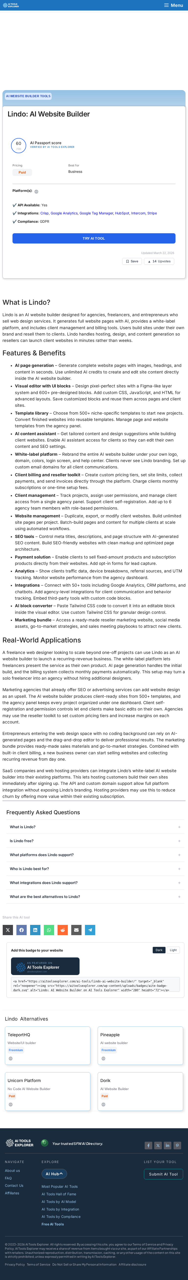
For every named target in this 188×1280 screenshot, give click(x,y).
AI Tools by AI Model (59, 1201)
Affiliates (12, 1193)
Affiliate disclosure (132, 1264)
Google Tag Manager (96, 213)
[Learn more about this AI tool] (47, 1046)
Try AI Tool (94, 238)
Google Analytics (64, 213)
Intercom (138, 213)
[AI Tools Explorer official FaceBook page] (148, 1145)
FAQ (8, 1178)
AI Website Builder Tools (28, 96)
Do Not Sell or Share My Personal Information (84, 1264)
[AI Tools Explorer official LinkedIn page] (167, 1145)
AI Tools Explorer (37, 1244)
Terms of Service (38, 1264)
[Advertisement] (94, 47)
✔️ (14, 221)
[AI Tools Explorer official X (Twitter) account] (158, 1145)
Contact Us (14, 1185)
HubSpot (122, 213)
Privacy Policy (15, 1264)
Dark (159, 950)
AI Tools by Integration (60, 1209)
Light (173, 950)
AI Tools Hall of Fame (59, 1194)
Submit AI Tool (163, 1174)
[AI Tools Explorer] (10, 5)
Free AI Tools (53, 1224)
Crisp (44, 213)
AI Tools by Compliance (61, 1216)
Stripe (152, 213)
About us (12, 1170)
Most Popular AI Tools (60, 1186)
